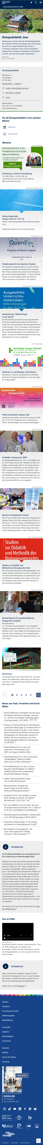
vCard (8, 97)
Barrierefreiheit (25, 1143)
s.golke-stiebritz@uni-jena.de (17, 88)
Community (6, 1041)
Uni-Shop (5, 1062)
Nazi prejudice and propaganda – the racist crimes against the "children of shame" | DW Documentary (21, 831)
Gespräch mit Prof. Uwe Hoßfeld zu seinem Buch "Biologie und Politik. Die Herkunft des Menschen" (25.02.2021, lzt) (22, 797)
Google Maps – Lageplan (12, 84)
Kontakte (5, 1048)
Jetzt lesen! (21, 1075)
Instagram (12, 134)
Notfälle (5, 1052)
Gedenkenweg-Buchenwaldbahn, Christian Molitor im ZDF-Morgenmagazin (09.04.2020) (22, 816)
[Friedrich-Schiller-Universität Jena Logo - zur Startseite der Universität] (6, 2)
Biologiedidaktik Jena (13, 7)
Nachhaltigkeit (7, 1036)
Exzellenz (5, 1032)
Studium (5, 1002)
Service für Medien (9, 1057)
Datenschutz (14, 1143)
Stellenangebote (8, 1015)
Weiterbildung (7, 1020)
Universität (6, 1027)
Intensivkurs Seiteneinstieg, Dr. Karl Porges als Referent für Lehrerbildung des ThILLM (22, 823)
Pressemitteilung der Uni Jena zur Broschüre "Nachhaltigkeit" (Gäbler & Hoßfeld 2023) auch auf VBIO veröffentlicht (22, 759)
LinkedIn (11, 127)
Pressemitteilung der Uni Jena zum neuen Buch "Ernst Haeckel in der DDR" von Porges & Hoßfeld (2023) (17, 749)
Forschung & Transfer (10, 1011)
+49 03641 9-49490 (13, 93)
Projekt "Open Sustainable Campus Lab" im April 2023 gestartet (17, 779)
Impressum (5, 1143)
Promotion (6, 1006)
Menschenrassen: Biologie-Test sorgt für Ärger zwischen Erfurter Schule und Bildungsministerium (22, 788)
